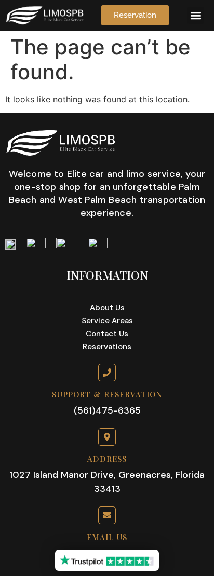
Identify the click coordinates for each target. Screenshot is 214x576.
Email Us (107, 537)
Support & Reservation (107, 394)
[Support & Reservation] (107, 372)
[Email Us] (107, 515)
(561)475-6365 (107, 410)
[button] (195, 15)
